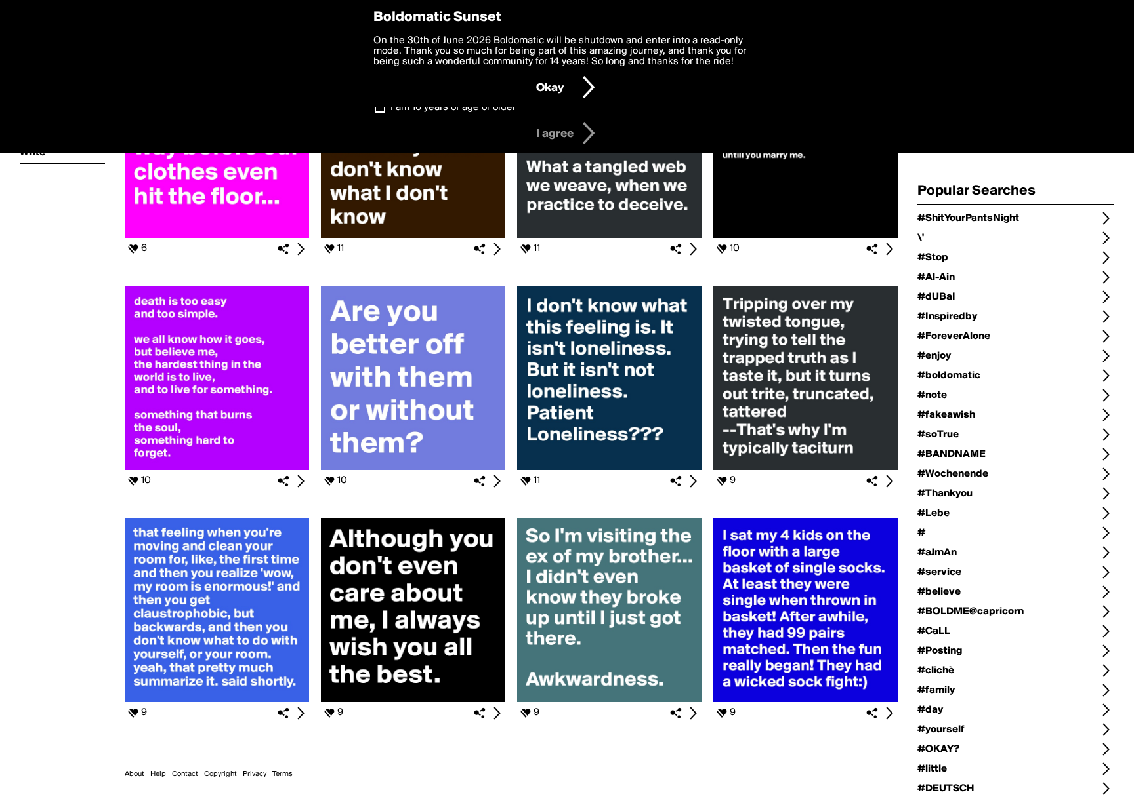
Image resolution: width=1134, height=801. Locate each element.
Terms (282, 774)
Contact (185, 774)
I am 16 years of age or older (453, 107)
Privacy (254, 774)
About (134, 774)
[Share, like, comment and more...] (217, 235)
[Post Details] (300, 249)
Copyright (220, 774)
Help (158, 774)
